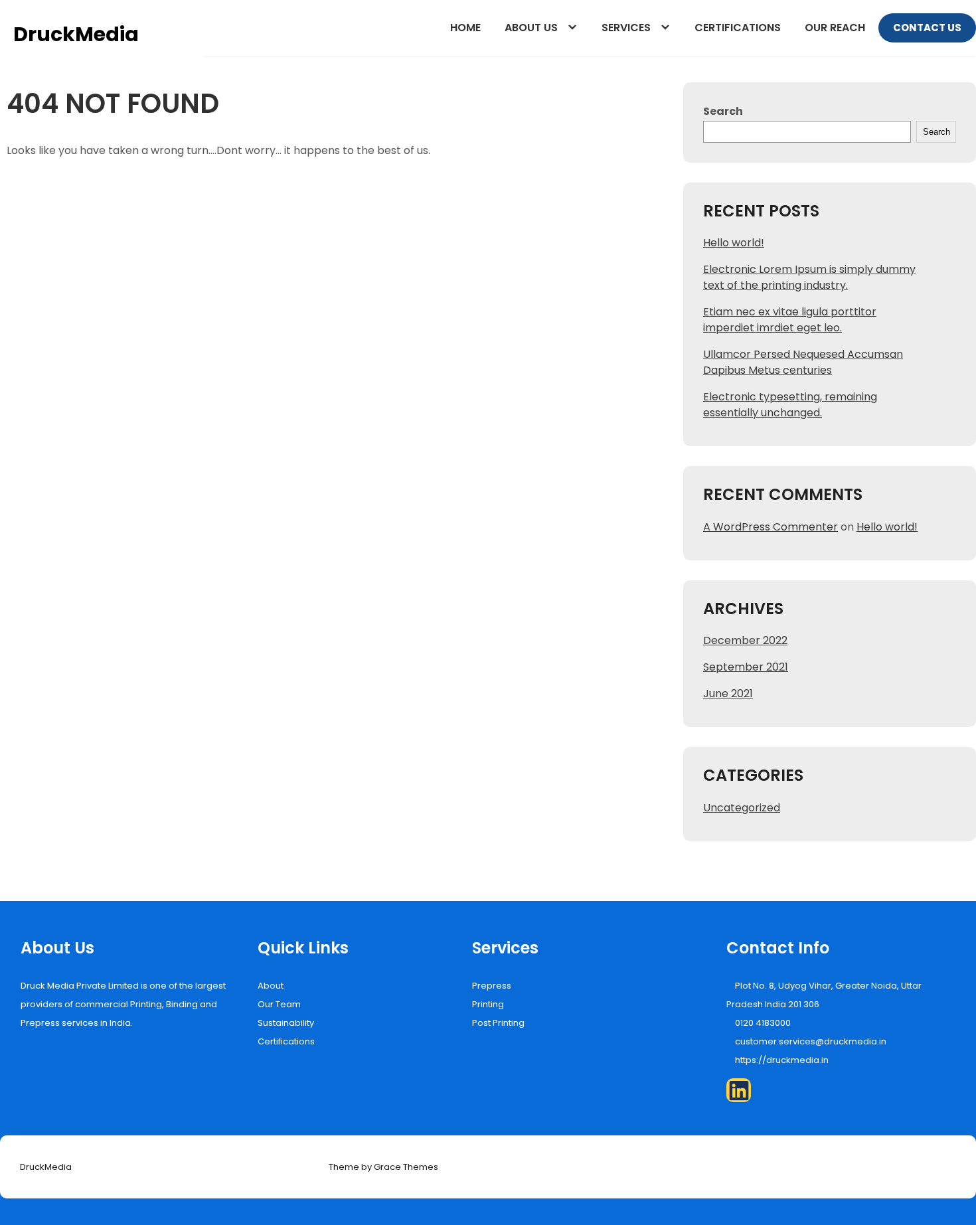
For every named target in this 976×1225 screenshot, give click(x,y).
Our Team (279, 1004)
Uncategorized (741, 807)
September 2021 (745, 667)
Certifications (737, 27)
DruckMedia (76, 34)
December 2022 (745, 640)
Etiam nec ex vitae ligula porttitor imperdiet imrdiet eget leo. (789, 319)
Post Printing (498, 1023)
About (271, 985)
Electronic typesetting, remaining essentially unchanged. (790, 404)
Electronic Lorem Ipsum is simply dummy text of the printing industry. (809, 277)
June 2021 (728, 693)
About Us (531, 27)
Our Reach (835, 27)
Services (626, 27)
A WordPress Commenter (770, 526)
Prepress (491, 985)
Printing (488, 1004)
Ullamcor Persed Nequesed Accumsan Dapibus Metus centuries (803, 362)
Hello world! (733, 242)
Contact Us (927, 28)
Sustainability (286, 1023)
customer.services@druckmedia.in (810, 1041)
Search (723, 111)
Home (465, 27)
